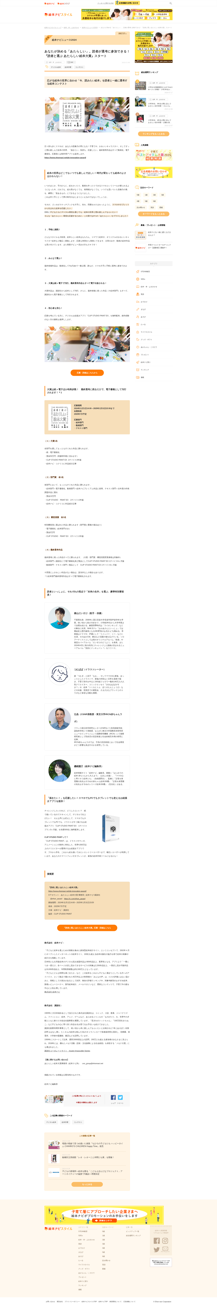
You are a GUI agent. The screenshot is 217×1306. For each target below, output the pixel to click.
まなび (143, 309)
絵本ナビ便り (146, 362)
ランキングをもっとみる (154, 134)
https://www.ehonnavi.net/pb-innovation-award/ (65, 158)
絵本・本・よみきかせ (71, 27)
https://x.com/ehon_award (74, 899)
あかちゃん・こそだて (149, 347)
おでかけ (144, 302)
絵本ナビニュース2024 (90, 27)
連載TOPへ (122, 33)
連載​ (142, 377)
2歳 (154, 195)
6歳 (154, 201)
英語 (152, 207)
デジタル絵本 (56, 67)
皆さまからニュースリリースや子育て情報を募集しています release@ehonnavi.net (161, 1262)
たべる (143, 324)
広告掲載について (129, 1301)
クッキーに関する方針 (105, 3)
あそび (143, 317)
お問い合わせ (50, 1301)
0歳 (138, 195)
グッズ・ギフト (146, 340)
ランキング (145, 370)
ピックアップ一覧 (132, 1231)
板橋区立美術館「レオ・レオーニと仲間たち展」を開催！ (88, 1157)
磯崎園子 (78, 766)
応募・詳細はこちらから (87, 373)
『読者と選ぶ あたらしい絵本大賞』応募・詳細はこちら (87, 928)
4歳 (138, 201)
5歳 (146, 201)
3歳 (162, 195)
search (170, 3)
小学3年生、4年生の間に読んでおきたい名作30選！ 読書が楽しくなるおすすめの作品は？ (160, 121)
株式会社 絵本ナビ (52, 992)
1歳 (146, 195)
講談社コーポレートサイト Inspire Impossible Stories (67, 1051)
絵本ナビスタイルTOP (89, 1301)
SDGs (143, 279)
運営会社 (60, 1301)
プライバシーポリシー (72, 1301)
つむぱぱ (78, 669)
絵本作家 (68, 67)
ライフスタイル (146, 332)
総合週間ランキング (133, 1235)
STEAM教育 (145, 272)
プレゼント (145, 355)
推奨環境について (116, 1301)
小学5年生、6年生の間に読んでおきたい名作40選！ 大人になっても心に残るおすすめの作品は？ (160, 105)
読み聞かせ (141, 207)
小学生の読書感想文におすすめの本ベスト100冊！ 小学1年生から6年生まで (160, 88)
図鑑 (161, 207)
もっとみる (87, 1184)
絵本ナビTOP (103, 1301)
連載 (72, 62)
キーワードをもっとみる (154, 214)
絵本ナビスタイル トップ (52, 27)
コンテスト (79, 67)
